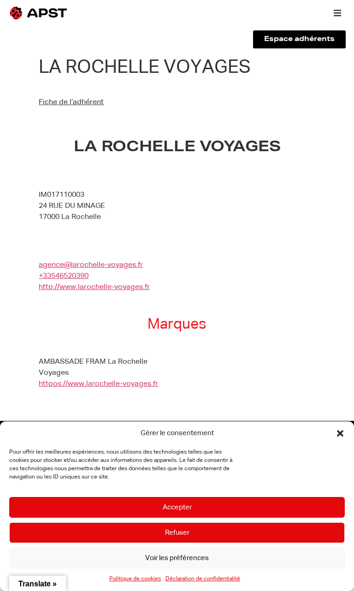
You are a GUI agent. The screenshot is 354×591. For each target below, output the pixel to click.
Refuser (177, 532)
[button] (340, 433)
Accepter (177, 507)
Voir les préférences (177, 558)
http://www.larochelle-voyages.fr (94, 287)
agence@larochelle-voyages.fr (91, 265)
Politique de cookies (135, 579)
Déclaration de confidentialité (202, 579)
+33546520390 (63, 276)
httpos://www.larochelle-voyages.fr (98, 384)
